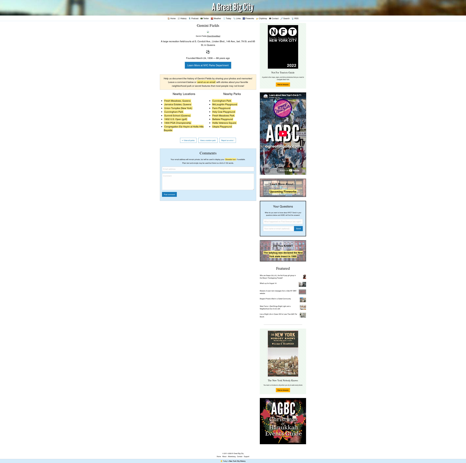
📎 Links (237, 18)
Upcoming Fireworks (283, 191)
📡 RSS (295, 18)
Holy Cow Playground (223, 111)
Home (219, 456)
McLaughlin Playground (224, 104)
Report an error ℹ (227, 140)
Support (246, 456)
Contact (239, 456)
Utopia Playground (222, 126)
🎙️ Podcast (193, 18)
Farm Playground (221, 108)
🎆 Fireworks (248, 18)
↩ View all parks (188, 140)
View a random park (208, 140)
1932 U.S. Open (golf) (175, 119)
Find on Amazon (282, 84)
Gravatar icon (230, 159)
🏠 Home (171, 18)
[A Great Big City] (233, 8)
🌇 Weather (216, 18)
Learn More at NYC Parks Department (208, 65)
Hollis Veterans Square (224, 122)
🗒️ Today (227, 18)
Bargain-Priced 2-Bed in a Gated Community (275, 298)
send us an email (206, 82)
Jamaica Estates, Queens (177, 104)
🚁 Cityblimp (261, 18)
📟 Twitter (204, 18)
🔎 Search (285, 18)
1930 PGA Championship (177, 122)
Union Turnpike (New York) (178, 108)
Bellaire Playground (222, 119)
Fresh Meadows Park (223, 115)
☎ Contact (274, 18)
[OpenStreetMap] (213, 36)
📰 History (182, 18)
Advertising (232, 456)
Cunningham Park (173, 111)
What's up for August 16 (268, 283)
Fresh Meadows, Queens (177, 100)
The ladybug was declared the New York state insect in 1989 (283, 254)
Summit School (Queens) (177, 115)
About (224, 456)
